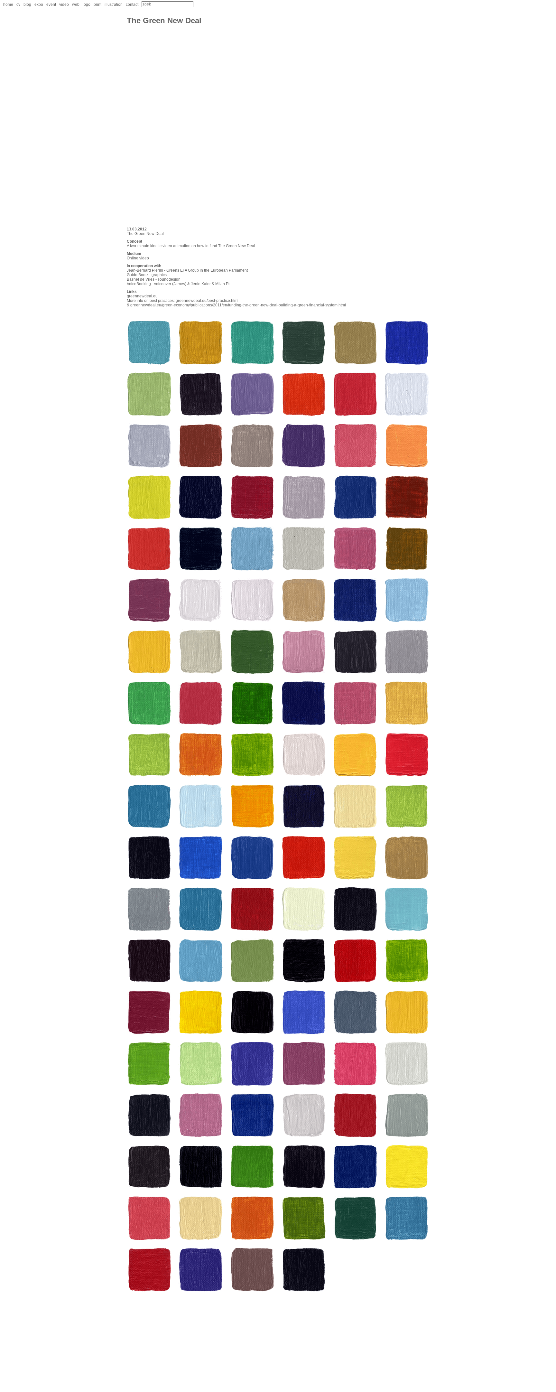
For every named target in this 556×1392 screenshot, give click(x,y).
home (8, 4)
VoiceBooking (139, 284)
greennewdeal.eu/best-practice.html (207, 300)
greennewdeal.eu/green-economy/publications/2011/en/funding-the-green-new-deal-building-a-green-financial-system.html (238, 305)
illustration (114, 4)
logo (86, 4)
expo (38, 4)
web (75, 4)
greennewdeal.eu (142, 296)
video (64, 4)
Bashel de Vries (140, 279)
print (97, 4)
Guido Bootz (137, 275)
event (51, 4)
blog (27, 4)
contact (132, 4)
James (179, 284)
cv (18, 4)
